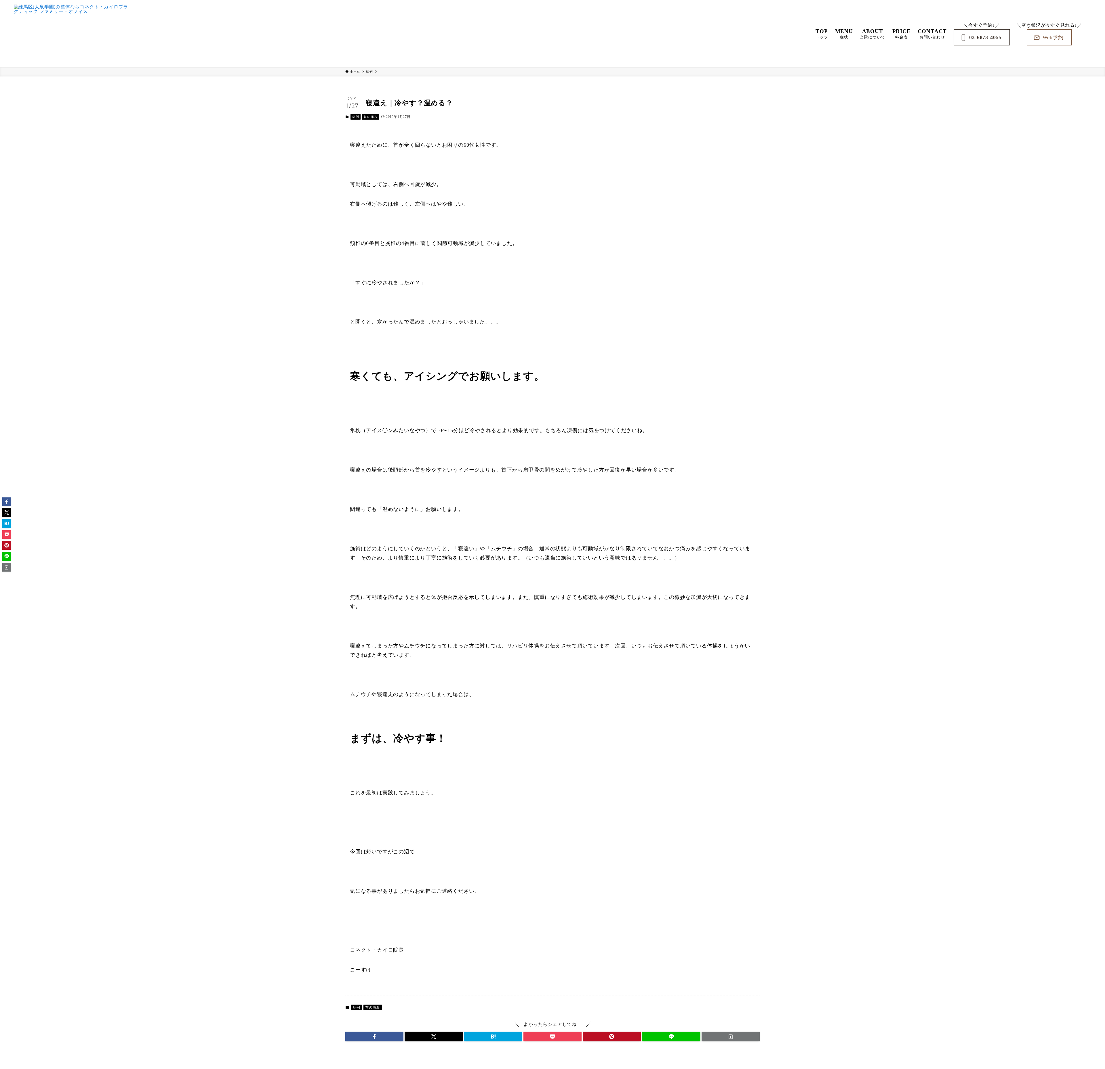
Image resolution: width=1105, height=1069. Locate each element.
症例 (355, 116)
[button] (374, 1036)
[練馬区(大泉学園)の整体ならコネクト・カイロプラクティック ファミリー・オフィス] (71, 33)
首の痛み (370, 116)
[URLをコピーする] (731, 1036)
